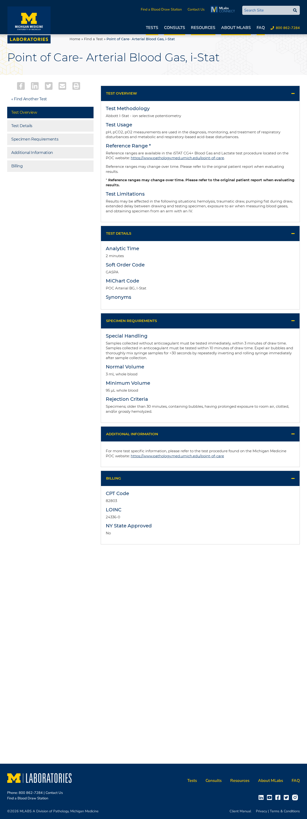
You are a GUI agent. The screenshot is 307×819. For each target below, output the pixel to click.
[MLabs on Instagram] (296, 797)
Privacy (261, 811)
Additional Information (32, 152)
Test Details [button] (118, 233)
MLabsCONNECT (223, 9)
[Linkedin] (35, 86)
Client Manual (240, 811)
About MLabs (236, 27)
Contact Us (196, 9)
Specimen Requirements (34, 139)
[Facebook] (21, 86)
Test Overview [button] (121, 93)
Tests (152, 27)
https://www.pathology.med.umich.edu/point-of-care (177, 158)
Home (75, 39)
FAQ (261, 27)
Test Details (21, 126)
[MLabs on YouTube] (270, 797)
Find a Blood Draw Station (161, 9)
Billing (17, 166)
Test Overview (24, 112)
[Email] (62, 86)
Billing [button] (113, 478)
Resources (203, 27)
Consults (174, 27)
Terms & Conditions (285, 811)
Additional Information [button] (132, 434)
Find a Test (93, 39)
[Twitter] (49, 86)
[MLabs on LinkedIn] (262, 797)
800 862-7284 (288, 27)
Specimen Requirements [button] (131, 320)
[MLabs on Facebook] (278, 797)
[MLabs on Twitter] (287, 797)
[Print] (76, 86)
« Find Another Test (29, 99)
